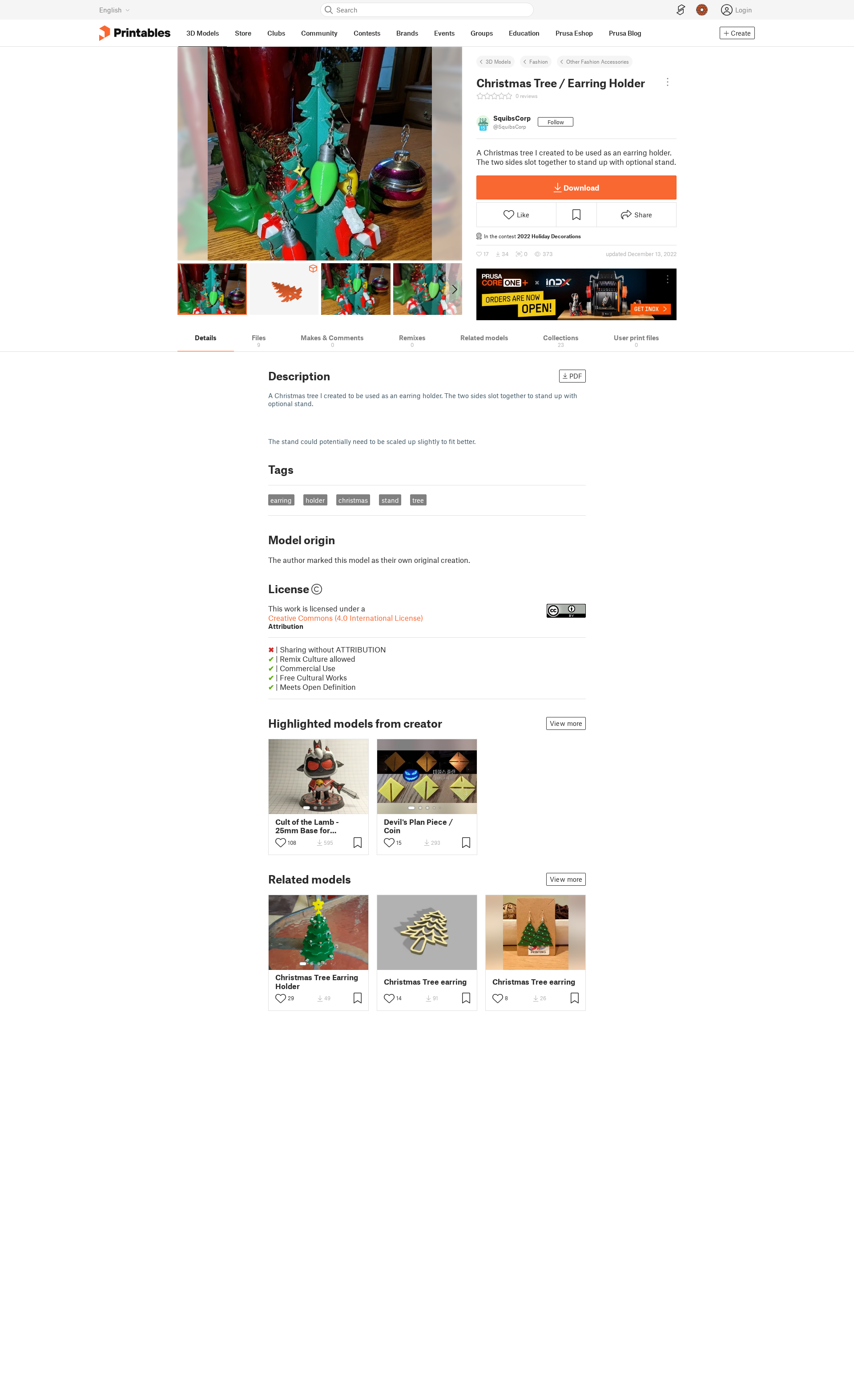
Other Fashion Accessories (597, 61)
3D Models (498, 61)
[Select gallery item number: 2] (315, 808)
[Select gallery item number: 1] (306, 808)
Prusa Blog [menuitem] (625, 33)
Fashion (538, 61)
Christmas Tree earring (425, 982)
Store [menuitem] (243, 33)
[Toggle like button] (280, 842)
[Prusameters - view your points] (702, 10)
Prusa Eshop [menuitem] (574, 33)
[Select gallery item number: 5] (441, 808)
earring (281, 500)
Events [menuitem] (444, 33)
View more (566, 723)
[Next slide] (454, 289)
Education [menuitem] (524, 33)
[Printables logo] (134, 33)
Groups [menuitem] (482, 33)
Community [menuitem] (319, 33)
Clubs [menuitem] (276, 33)
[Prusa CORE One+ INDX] (576, 294)
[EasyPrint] (681, 10)
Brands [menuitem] (407, 33)
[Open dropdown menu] (668, 82)
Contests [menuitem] (367, 33)
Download (581, 187)
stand (390, 500)
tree (418, 500)
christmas (353, 500)
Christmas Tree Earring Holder (316, 981)
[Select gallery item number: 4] (329, 808)
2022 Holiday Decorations (549, 236)
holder (315, 500)
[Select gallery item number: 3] (322, 808)
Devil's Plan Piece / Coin (418, 826)
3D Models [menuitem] (202, 33)
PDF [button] (575, 376)
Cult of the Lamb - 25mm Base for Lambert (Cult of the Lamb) (311, 826)
